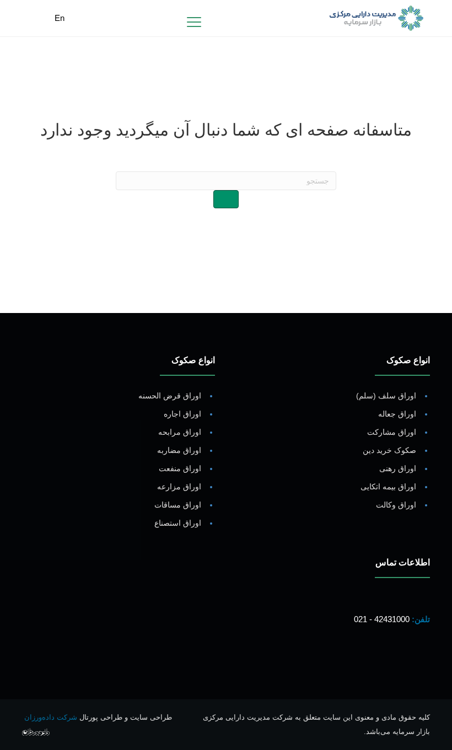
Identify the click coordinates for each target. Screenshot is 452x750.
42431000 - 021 (382, 619)
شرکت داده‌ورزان (50, 717)
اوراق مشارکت (391, 432)
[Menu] (194, 22)
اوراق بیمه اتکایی (388, 486)
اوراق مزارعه (179, 486)
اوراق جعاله (397, 413)
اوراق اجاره (182, 413)
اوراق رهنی (397, 468)
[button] (419, 661)
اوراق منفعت (180, 468)
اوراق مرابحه (179, 432)
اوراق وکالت (396, 504)
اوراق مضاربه (179, 450)
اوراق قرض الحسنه (169, 395)
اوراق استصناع (177, 523)
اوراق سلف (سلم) (386, 395)
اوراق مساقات (177, 504)
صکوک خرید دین (389, 450)
